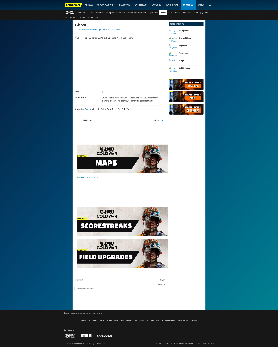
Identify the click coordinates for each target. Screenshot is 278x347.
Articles (89, 5)
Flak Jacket (184, 31)
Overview (81, 12)
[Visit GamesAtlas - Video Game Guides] (105, 335)
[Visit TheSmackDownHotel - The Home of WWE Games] (69, 335)
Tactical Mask (185, 38)
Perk (87, 109)
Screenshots (93, 17)
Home (83, 320)
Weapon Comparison (136, 12)
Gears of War (171, 5)
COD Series (188, 5)
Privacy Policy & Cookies (184, 343)
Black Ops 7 (124, 5)
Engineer (183, 45)
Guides (82, 17)
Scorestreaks (174, 12)
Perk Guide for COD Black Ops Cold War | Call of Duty (98, 29)
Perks (163, 12)
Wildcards (187, 12)
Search (198, 343)
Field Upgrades (201, 12)
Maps (90, 12)
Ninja (181, 60)
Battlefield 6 (141, 5)
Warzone (156, 5)
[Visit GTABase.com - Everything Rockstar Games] (86, 335)
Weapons (99, 12)
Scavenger (183, 53)
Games (201, 5)
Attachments (70, 17)
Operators (153, 12)
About (158, 343)
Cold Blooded (184, 68)
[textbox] (119, 289)
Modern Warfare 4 (105, 5)
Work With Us (208, 343)
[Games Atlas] (73, 5)
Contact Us (167, 343)
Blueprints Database (115, 12)
